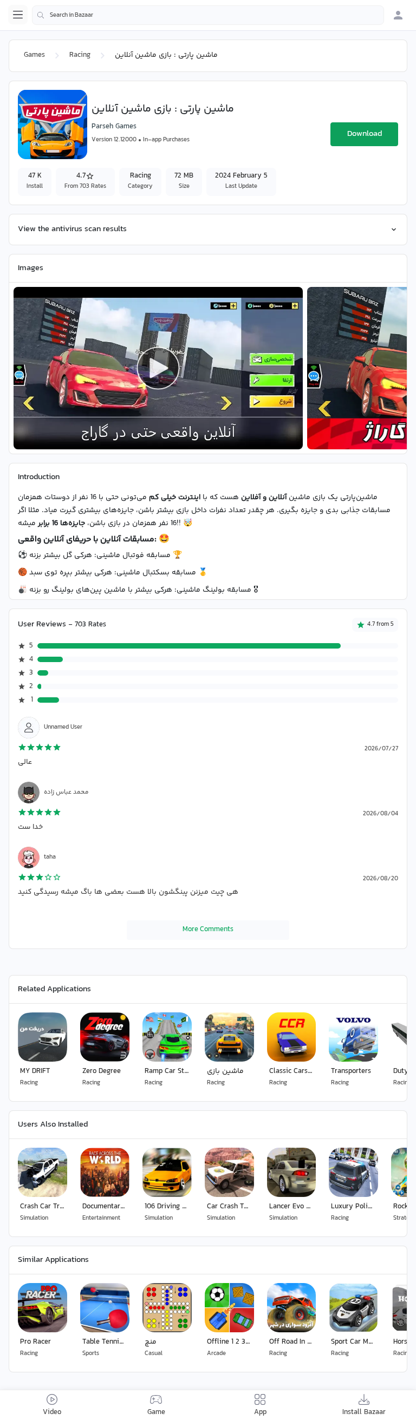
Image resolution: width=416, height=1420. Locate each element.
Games (34, 55)
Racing (79, 55)
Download (364, 134)
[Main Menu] (18, 14)
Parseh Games (114, 127)
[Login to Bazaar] (398, 15)
